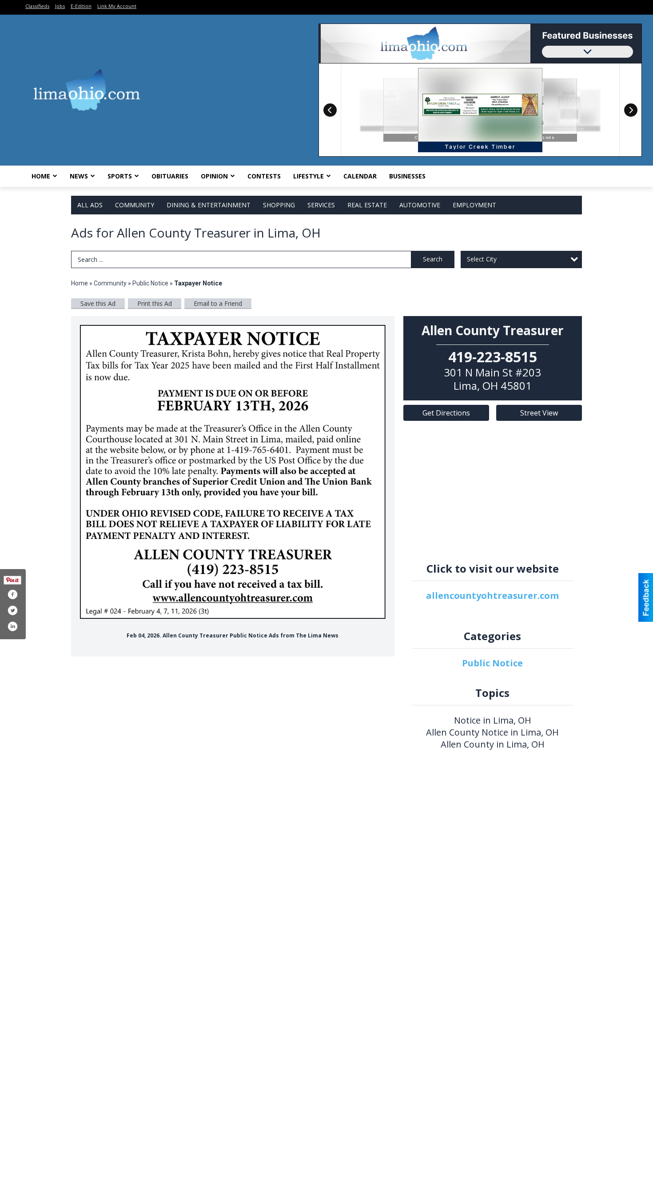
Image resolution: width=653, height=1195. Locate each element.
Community (134, 205)
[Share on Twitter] (12, 610)
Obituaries (169, 176)
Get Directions (446, 413)
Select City (482, 259)
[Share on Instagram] (12, 626)
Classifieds (37, 6)
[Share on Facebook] (12, 594)
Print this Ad (154, 303)
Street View (539, 413)
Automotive (419, 205)
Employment (474, 205)
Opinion (214, 176)
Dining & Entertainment (209, 205)
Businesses (407, 176)
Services (321, 205)
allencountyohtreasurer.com (492, 595)
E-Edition (81, 6)
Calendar (360, 176)
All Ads (90, 205)
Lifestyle (308, 176)
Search (432, 259)
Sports (120, 176)
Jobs (60, 6)
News (79, 176)
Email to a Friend (218, 303)
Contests (264, 176)
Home (41, 176)
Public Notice (150, 283)
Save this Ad (97, 303)
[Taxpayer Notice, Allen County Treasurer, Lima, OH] (233, 472)
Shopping (279, 205)
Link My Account (116, 6)
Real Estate (367, 205)
